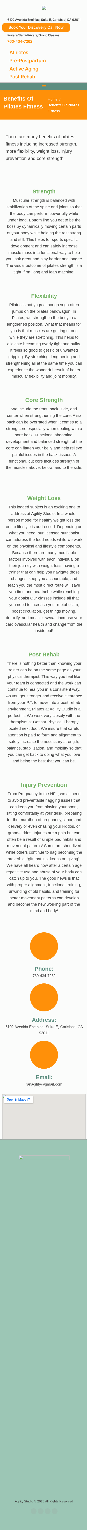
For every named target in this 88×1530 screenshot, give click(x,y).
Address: (44, 1020)
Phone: (44, 969)
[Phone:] (44, 946)
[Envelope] (48, 1511)
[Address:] (44, 997)
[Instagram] (55, 1511)
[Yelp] (41, 1511)
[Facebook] (34, 1511)
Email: (44, 1077)
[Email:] (44, 1055)
